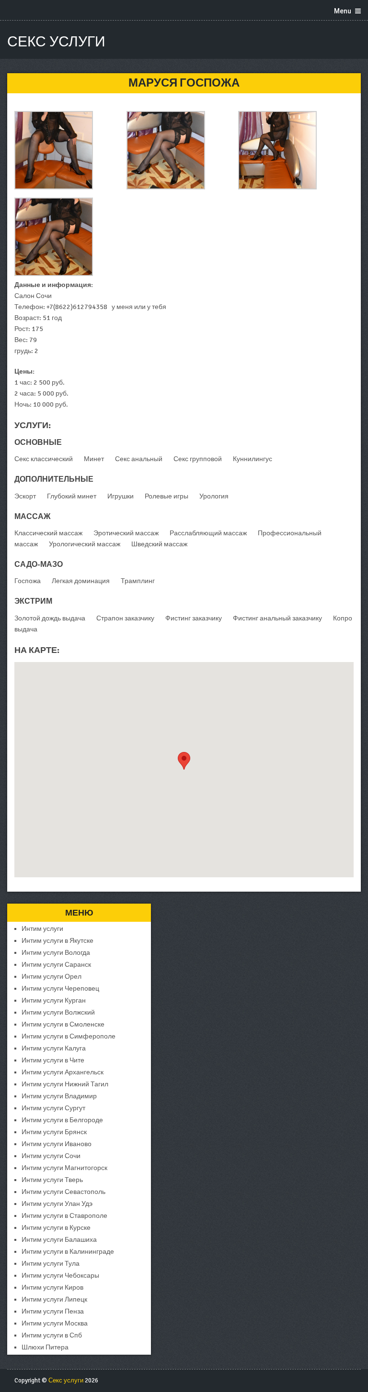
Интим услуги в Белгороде (62, 1120)
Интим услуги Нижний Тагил (65, 1084)
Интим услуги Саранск (56, 965)
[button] (184, 760)
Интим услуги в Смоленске (63, 1024)
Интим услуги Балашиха (59, 1240)
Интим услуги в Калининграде (68, 1252)
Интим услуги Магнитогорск (64, 1168)
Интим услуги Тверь (52, 1180)
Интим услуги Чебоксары (60, 1275)
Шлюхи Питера (45, 1347)
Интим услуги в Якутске (57, 941)
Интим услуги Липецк (54, 1299)
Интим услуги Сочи (51, 1156)
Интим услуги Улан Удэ (57, 1204)
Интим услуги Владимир (59, 1096)
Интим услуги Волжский (58, 1012)
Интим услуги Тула (51, 1263)
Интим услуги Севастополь (63, 1192)
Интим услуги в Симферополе (68, 1036)
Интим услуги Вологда (56, 953)
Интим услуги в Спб (52, 1335)
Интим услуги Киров (52, 1287)
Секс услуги (56, 42)
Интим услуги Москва (55, 1323)
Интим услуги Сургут (53, 1108)
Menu (342, 11)
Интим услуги (42, 929)
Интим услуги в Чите (53, 1060)
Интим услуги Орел (51, 976)
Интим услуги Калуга (54, 1048)
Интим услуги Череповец (60, 988)
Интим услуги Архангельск (63, 1072)
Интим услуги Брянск (54, 1132)
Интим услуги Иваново (57, 1144)
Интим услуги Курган (54, 1000)
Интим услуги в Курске (56, 1228)
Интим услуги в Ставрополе (64, 1216)
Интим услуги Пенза (53, 1311)
